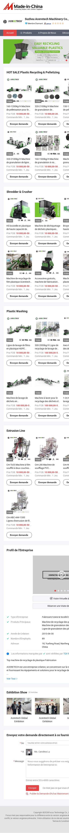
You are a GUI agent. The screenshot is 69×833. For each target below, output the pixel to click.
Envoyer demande (19, 124)
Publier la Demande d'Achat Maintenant (47, 793)
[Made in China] (23, 6)
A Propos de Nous (47, 32)
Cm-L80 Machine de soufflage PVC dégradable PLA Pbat (45, 468)
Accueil (9, 32)
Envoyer (32, 787)
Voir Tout (11, 678)
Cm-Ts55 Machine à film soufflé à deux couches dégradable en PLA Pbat (18, 468)
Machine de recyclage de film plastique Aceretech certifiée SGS (18, 282)
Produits (27, 32)
